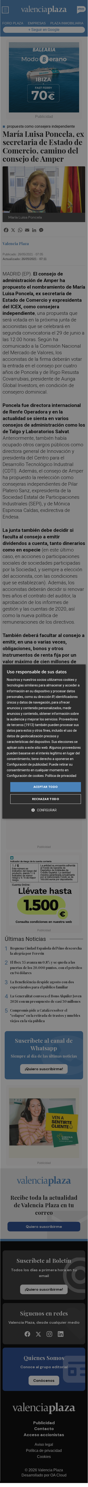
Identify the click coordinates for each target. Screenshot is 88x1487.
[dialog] (43, 741)
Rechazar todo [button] (45, 799)
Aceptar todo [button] (45, 787)
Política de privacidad (60, 776)
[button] (44, 810)
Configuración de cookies (25, 776)
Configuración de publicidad (27, 764)
